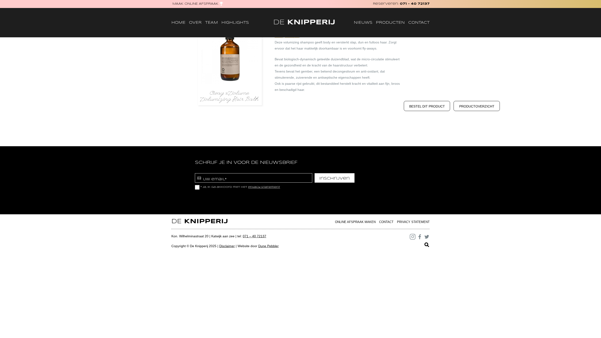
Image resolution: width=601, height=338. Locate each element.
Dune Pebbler (268, 246)
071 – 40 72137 (254, 236)
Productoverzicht (476, 106)
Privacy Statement (413, 222)
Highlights (235, 22)
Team (211, 22)
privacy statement (264, 187)
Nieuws (363, 22)
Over (195, 22)
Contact (419, 22)
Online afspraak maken (355, 222)
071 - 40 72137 (415, 3)
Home (178, 22)
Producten (390, 22)
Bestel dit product (427, 106)
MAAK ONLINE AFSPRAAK (195, 3)
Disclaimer (227, 246)
